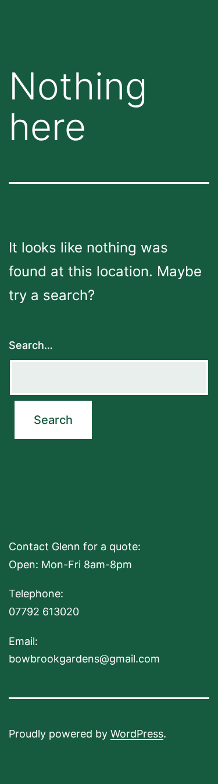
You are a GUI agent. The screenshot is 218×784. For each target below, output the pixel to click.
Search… (31, 345)
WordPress (136, 734)
